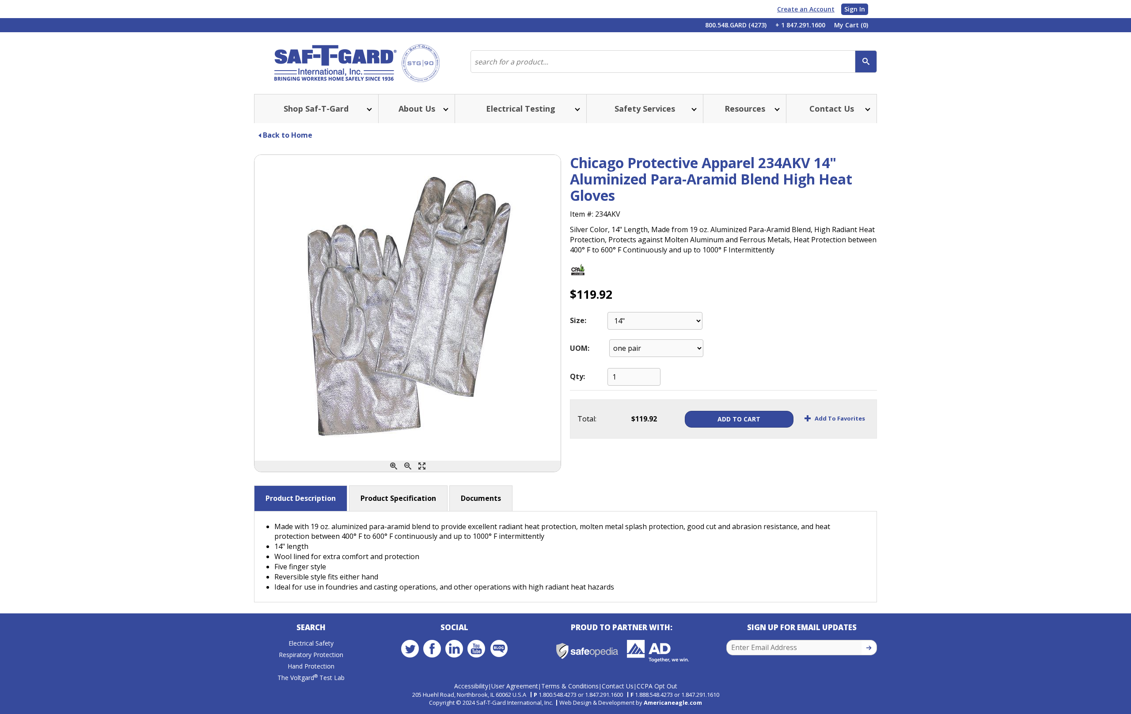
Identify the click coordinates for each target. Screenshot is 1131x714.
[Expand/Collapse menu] (368, 108)
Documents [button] (481, 498)
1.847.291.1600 (604, 695)
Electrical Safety (311, 643)
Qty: (577, 376)
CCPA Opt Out (657, 686)
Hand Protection (311, 666)
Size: (578, 320)
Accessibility (471, 686)
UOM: (579, 348)
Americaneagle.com (673, 702)
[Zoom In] (393, 466)
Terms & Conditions (570, 686)
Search (311, 627)
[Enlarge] (422, 466)
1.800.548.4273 (558, 695)
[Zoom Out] (408, 466)
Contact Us (618, 686)
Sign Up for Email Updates (802, 627)
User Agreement (514, 686)
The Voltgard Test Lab (311, 677)
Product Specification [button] (398, 498)
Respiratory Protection (311, 654)
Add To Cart (738, 419)
